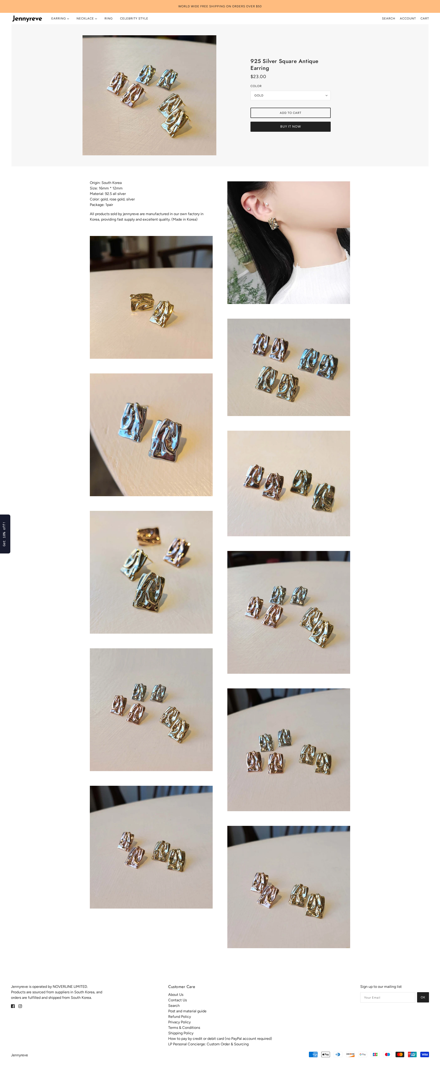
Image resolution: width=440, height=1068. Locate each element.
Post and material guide (187, 1011)
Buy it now (290, 127)
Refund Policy (179, 1016)
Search (388, 18)
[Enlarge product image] (149, 95)
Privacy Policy (179, 1022)
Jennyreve (19, 1055)
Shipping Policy (180, 1033)
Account (408, 18)
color (256, 86)
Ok (423, 997)
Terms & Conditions (184, 1027)
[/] (27, 18)
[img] (12, 1005)
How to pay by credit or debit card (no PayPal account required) (220, 1038)
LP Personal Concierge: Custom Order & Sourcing (208, 1044)
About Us (175, 994)
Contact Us (177, 1000)
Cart (425, 18)
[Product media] (151, 297)
